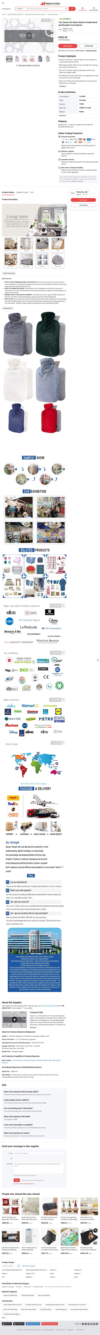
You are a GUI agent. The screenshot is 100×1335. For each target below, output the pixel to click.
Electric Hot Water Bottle (28, 1309)
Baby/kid (28, 1277)
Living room (77, 1270)
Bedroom (53, 1270)
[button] (3, 3)
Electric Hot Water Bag (10, 1309)
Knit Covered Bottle (44, 1295)
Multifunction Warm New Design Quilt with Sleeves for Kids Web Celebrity (69, 1250)
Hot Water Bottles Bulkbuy (11, 1314)
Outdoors (77, 1273)
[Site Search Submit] (72, 9)
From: (11, 1153)
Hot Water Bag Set (61, 1309)
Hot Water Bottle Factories (33, 1305)
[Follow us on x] (86, 1324)
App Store (7, 1324)
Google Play (18, 1324)
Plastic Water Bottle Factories (12, 1305)
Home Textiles (17, 1060)
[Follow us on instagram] (89, 1324)
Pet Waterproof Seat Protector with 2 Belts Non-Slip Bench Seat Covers (88, 1250)
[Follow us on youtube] (91, 1324)
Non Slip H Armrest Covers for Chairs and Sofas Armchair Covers (49, 1219)
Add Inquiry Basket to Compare (29, 65)
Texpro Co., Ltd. (67, 28)
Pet (54, 1060)
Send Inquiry (67, 46)
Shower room (30, 1273)
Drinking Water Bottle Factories (55, 1305)
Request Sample (91, 50)
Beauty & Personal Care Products (35, 14)
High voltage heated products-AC (36, 1270)
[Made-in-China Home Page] (50, 3)
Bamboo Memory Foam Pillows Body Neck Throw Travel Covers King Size (29, 1219)
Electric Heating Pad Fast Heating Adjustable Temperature (29, 1250)
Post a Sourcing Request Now (24, 1184)
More (3, 1318)
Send (16, 1180)
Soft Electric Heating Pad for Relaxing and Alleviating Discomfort (10, 1250)
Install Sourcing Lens (50, 1324)
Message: (10, 1164)
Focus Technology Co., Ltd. (36, 1329)
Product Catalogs (29, 1266)
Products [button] (20, 9)
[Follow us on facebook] (83, 1324)
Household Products (30, 1060)
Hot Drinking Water (45, 1309)
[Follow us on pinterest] (94, 1324)
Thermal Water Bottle (27, 1295)
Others (76, 1277)
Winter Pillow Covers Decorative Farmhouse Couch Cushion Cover (87, 1219)
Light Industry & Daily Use (15, 14)
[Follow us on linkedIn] (97, 1324)
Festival (52, 1277)
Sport (50, 1060)
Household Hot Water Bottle (79, 1309)
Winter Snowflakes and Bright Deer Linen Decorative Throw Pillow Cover (10, 1219)
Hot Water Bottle (53, 14)
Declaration (70, 1329)
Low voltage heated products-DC (12, 1270)
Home (4, 14)
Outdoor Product (42, 1060)
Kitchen (4, 1273)
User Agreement (60, 1329)
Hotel (52, 1273)
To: (12, 1158)
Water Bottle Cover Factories (77, 1305)
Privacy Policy (80, 1329)
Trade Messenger (33, 1324)
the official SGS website (48, 1006)
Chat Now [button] (90, 46)
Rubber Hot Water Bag (10, 1295)
